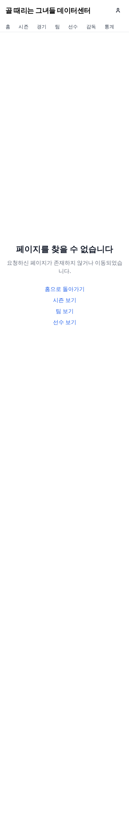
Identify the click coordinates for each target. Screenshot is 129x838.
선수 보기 (64, 322)
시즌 (24, 27)
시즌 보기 (64, 300)
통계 (110, 27)
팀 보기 (65, 311)
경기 (42, 27)
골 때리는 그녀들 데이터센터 (48, 10)
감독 (91, 27)
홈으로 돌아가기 (65, 289)
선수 (73, 27)
